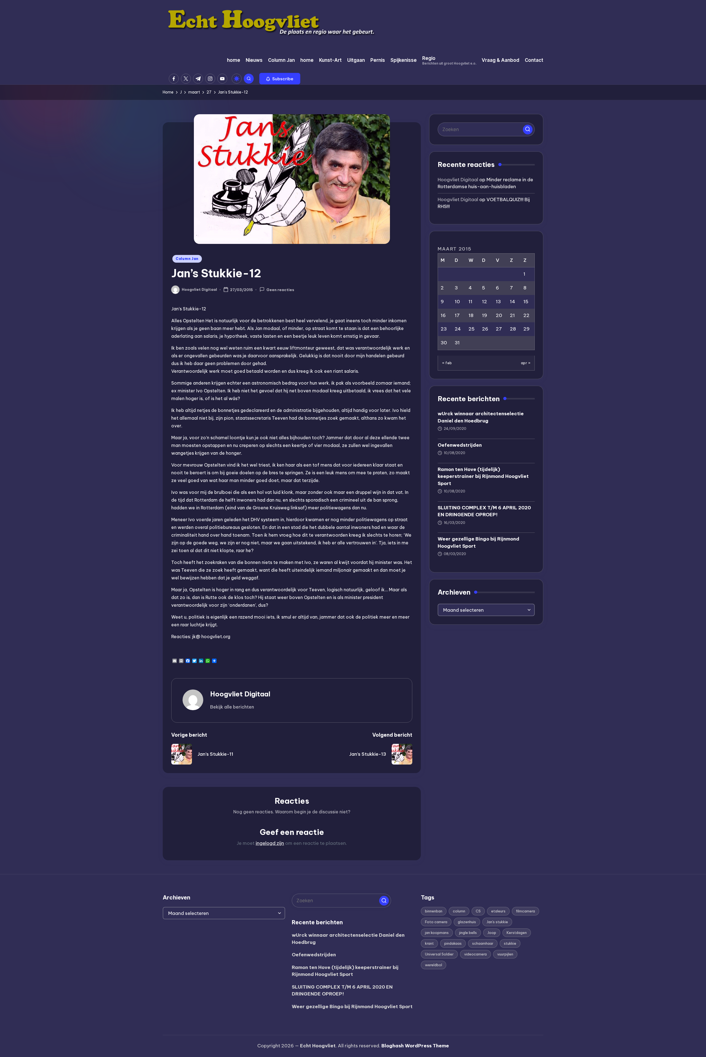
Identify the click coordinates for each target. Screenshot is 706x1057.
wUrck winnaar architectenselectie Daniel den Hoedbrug (481, 417)
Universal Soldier (439, 954)
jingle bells (468, 932)
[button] (279, 78)
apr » (526, 362)
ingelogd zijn (270, 843)
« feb (447, 362)
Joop (491, 932)
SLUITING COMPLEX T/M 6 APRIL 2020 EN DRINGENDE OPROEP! (484, 511)
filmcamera (525, 911)
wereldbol (433, 965)
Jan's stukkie (497, 922)
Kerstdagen (517, 932)
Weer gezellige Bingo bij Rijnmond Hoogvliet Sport (478, 542)
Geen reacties (280, 290)
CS (478, 911)
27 (499, 329)
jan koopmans (437, 932)
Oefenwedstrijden (460, 445)
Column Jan (187, 259)
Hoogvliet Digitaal (240, 694)
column (459, 911)
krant (429, 943)
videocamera (475, 954)
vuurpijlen (505, 954)
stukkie (510, 943)
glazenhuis (467, 922)
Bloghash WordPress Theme (415, 1046)
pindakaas (453, 943)
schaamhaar (482, 943)
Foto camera (436, 922)
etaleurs (498, 911)
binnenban (433, 911)
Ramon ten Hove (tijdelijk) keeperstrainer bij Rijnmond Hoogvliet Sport (483, 476)
